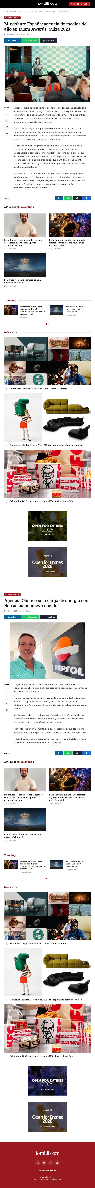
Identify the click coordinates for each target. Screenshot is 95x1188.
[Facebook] (6, 114)
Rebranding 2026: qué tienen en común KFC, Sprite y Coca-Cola (41, 501)
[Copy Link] (6, 126)
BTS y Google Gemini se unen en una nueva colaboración (22, 281)
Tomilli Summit (79, 4)
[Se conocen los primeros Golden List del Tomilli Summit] (47, 361)
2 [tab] (49, 323)
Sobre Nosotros (47, 1171)
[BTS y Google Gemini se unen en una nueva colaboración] (25, 265)
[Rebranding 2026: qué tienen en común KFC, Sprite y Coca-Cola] (47, 474)
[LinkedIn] (6, 133)
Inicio (6, 11)
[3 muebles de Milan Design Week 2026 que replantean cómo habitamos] (47, 417)
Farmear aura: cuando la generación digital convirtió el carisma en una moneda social (67, 243)
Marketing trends (12, 18)
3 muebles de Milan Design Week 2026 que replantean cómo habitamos (46, 445)
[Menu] (7, 4)
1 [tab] (46, 323)
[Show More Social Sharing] (60, 40)
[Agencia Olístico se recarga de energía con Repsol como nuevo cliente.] (47, 650)
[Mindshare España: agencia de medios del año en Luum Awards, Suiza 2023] (47, 74)
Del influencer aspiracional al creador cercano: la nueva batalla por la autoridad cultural (23, 243)
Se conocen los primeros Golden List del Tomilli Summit (38, 388)
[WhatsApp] (6, 120)
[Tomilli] (47, 4)
